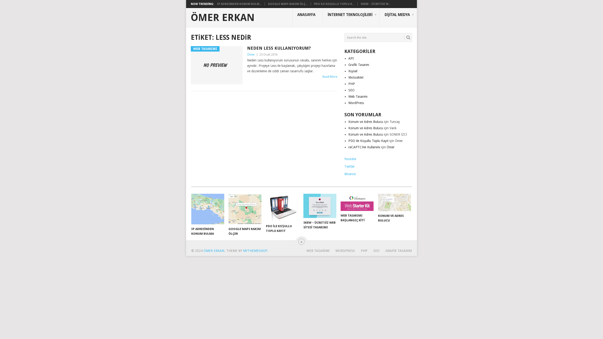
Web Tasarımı (357, 96)
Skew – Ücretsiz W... (376, 4)
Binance (350, 174)
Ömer (251, 54)
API (351, 58)
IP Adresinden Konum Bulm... (239, 4)
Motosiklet (355, 77)
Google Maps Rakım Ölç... (288, 4)
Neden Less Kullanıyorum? (279, 48)
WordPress (356, 103)
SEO (351, 90)
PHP (351, 84)
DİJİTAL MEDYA (397, 14)
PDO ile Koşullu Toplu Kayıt (368, 141)
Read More (329, 76)
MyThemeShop (255, 251)
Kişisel (352, 71)
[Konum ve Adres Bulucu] (394, 202)
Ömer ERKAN (223, 18)
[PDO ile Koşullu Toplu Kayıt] (282, 208)
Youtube (350, 159)
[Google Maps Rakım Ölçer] (244, 209)
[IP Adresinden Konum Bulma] (207, 209)
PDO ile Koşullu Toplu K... (334, 4)
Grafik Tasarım (358, 65)
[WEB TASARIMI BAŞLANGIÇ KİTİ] (357, 202)
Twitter (349, 166)
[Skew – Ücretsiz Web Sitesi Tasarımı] (319, 206)
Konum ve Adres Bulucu (365, 122)
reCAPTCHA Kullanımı (364, 147)
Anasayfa (306, 14)
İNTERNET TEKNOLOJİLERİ (350, 14)
